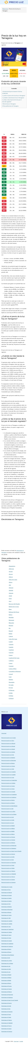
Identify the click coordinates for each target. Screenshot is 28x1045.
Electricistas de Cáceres (6, 915)
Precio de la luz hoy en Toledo (7, 868)
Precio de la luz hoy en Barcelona (8, 760)
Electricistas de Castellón (6, 923)
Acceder (21, 1041)
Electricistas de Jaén (5, 957)
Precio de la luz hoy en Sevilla (7, 856)
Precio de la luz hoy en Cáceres (8, 766)
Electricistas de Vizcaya (6, 1025)
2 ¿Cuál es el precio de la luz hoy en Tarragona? (13, 95)
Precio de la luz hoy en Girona (7, 788)
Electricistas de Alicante (6, 895)
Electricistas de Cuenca (6, 935)
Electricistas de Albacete (6, 892)
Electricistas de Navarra (6, 986)
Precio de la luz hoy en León (7, 817)
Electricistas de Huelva (6, 949)
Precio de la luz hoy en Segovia (8, 854)
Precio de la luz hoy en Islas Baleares (9, 805)
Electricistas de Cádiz (6, 918)
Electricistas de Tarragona (6, 1011)
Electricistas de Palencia (6, 991)
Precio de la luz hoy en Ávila (7, 754)
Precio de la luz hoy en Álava (7, 740)
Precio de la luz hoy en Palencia (8, 842)
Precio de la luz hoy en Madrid (8, 825)
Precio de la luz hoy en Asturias (8, 752)
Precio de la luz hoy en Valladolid (8, 874)
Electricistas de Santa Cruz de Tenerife (9, 1000)
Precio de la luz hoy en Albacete (8, 743)
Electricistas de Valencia (6, 1020)
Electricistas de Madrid (6, 974)
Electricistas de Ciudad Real (7, 929)
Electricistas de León (5, 966)
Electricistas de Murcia (6, 983)
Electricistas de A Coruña (6, 886)
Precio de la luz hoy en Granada (8, 791)
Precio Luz (5, 9)
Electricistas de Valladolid (6, 1023)
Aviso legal (3, 733)
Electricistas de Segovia (6, 1003)
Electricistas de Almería (6, 898)
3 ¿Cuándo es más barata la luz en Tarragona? (13, 97)
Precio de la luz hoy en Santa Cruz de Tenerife (11, 851)
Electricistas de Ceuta (6, 926)
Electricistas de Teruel (6, 1014)
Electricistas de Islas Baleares (7, 955)
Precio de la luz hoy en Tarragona (8, 862)
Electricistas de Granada (6, 940)
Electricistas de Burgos (6, 912)
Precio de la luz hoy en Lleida (7, 820)
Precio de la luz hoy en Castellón (8, 774)
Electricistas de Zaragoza (6, 1031)
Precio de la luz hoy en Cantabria (8, 771)
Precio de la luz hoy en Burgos (8, 763)
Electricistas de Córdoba (6, 932)
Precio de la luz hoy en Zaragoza (8, 882)
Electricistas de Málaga (6, 977)
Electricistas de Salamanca (7, 997)
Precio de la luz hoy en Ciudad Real (9, 780)
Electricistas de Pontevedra (7, 994)
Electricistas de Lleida (6, 969)
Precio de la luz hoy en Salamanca (8, 848)
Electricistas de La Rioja (6, 960)
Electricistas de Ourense (6, 989)
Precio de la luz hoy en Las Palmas (8, 814)
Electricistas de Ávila (5, 903)
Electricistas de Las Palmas (7, 963)
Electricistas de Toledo (6, 1017)
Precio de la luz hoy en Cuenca (8, 786)
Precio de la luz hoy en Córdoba (8, 783)
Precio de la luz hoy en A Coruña (8, 737)
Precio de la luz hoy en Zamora (8, 879)
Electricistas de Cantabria (6, 920)
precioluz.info (14, 2)
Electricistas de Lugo (5, 972)
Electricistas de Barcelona (6, 909)
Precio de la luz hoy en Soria (7, 859)
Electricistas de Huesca (6, 952)
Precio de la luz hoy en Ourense (8, 839)
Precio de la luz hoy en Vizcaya (8, 876)
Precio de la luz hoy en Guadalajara (9, 794)
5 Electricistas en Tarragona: (9, 104)
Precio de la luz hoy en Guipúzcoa (8, 797)
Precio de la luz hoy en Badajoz (8, 757)
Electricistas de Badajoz (6, 906)
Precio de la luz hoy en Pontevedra (8, 845)
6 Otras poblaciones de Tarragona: (10, 106)
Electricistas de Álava (6, 889)
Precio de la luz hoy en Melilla (7, 831)
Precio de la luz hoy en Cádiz (7, 769)
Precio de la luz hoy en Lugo (7, 822)
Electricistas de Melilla (6, 980)
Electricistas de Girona (6, 938)
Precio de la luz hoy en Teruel (7, 865)
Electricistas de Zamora (6, 1028)
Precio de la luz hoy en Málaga (8, 828)
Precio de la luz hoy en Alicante (8, 746)
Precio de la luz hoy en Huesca (8, 803)
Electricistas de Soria (5, 1008)
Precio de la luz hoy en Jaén (7, 808)
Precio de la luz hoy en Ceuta (7, 777)
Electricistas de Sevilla (6, 1006)
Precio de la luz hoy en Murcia (8, 834)
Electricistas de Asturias (6, 901)
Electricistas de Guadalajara (7, 943)
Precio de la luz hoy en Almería (8, 749)
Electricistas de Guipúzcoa (7, 946)
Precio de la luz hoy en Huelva (8, 800)
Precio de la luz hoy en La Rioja (8, 811)
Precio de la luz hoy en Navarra (8, 837)
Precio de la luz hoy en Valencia (8, 871)
